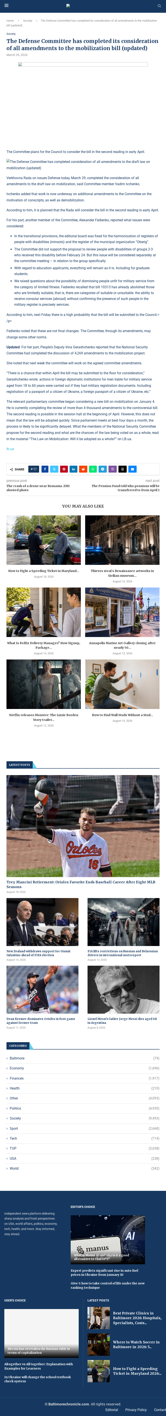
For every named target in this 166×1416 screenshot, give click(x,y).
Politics (85, 1108)
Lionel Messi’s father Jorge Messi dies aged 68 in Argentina (122, 1021)
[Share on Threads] (122, 469)
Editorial (111, 1410)
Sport (85, 1128)
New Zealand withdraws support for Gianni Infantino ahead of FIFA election (38, 953)
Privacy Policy (136, 1410)
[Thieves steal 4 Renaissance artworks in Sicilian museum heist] (122, 540)
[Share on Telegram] (103, 469)
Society (27, 20)
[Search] (159, 6)
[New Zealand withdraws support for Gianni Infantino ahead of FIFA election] (42, 922)
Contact (160, 1410)
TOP (85, 1148)
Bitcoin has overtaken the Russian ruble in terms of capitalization (39, 1351)
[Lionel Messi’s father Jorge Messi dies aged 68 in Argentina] (124, 990)
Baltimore (85, 1058)
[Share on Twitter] (54, 469)
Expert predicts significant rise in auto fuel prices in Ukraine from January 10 (104, 1273)
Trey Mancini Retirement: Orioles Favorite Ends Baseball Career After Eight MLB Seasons (80, 884)
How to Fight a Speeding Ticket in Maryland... (43, 571)
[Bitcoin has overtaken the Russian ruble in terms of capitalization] (41, 1333)
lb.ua (10, 449)
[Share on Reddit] (83, 469)
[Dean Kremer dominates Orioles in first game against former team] (42, 990)
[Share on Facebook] (45, 469)
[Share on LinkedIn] (73, 469)
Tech (85, 1138)
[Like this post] (35, 469)
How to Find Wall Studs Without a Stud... (122, 715)
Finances (85, 1078)
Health (85, 1088)
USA (85, 1158)
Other (85, 1098)
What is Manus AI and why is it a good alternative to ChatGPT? (101, 1257)
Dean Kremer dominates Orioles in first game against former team (40, 1021)
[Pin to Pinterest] (64, 469)
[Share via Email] (132, 469)
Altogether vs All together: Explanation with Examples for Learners (38, 1366)
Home (10, 20)
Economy (85, 1068)
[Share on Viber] (113, 469)
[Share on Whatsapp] (93, 469)
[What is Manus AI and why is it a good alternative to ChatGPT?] (108, 1239)
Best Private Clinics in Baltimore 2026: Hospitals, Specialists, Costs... (137, 1318)
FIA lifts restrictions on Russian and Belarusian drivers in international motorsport (123, 953)
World (85, 1168)
